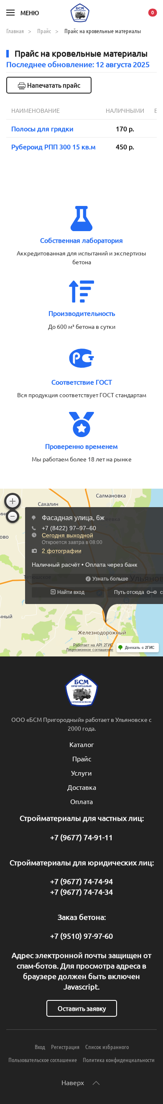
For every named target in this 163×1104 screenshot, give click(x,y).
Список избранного (107, 1046)
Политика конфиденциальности (119, 1059)
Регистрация (65, 1046)
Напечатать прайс (53, 85)
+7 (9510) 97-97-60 (81, 935)
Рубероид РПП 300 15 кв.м (53, 146)
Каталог (81, 744)
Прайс (81, 758)
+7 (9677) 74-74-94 (81, 881)
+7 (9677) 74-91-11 (81, 837)
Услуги (81, 772)
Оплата (81, 801)
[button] (22, 12)
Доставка (81, 787)
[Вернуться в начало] (82, 12)
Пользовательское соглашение (42, 1059)
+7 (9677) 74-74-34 (81, 891)
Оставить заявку (82, 1008)
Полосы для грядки (42, 128)
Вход (40, 1046)
